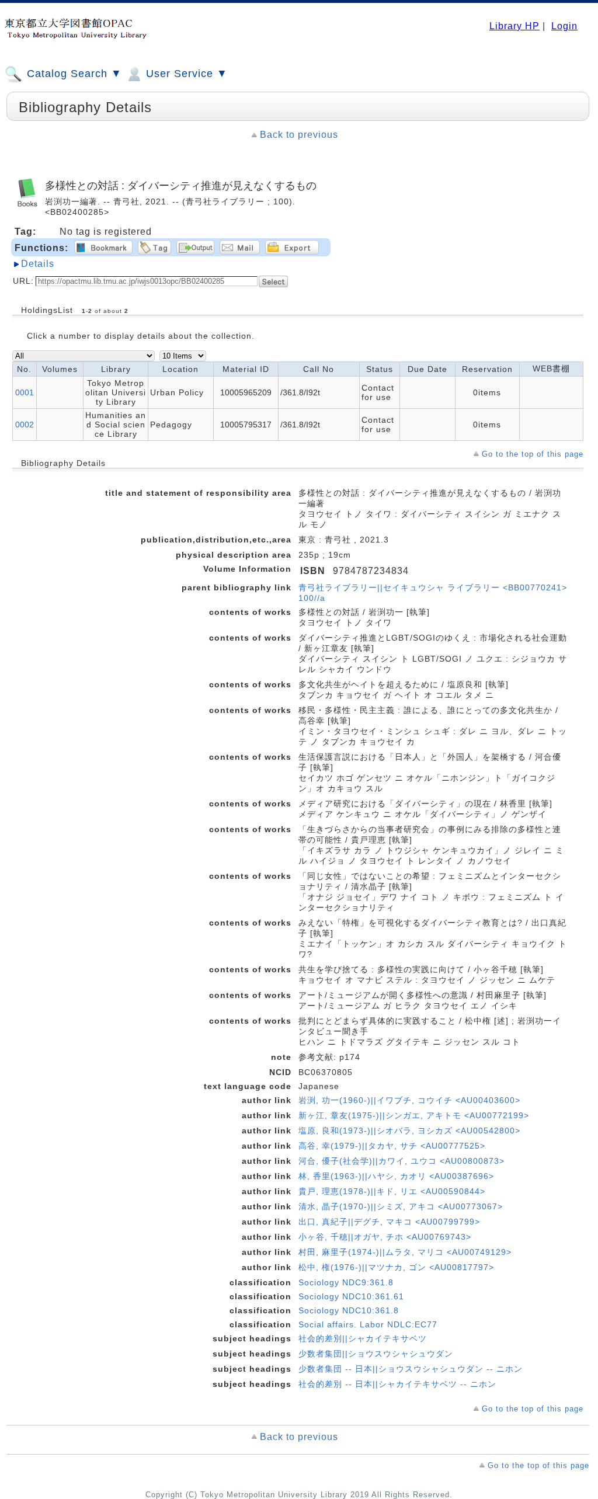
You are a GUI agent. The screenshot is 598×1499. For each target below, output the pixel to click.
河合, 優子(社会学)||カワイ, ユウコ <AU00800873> (401, 1161)
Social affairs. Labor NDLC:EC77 (367, 1324)
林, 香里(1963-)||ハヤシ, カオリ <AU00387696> (396, 1176)
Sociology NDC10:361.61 (351, 1296)
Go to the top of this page (532, 454)
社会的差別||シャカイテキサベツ (362, 1338)
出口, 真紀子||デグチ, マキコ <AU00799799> (389, 1221)
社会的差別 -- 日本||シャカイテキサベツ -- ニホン (397, 1384)
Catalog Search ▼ (72, 73)
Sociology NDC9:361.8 (346, 1282)
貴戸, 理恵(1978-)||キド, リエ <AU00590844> (391, 1191)
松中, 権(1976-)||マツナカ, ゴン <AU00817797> (396, 1267)
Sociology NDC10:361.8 (348, 1310)
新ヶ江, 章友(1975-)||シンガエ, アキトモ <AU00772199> (413, 1115)
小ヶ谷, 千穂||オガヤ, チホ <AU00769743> (384, 1236)
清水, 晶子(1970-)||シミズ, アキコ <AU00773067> (400, 1206)
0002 (24, 424)
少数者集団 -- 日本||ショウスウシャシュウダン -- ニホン (410, 1368)
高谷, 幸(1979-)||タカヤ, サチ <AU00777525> (391, 1145)
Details (37, 264)
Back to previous (299, 135)
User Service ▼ (185, 73)
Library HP (514, 26)
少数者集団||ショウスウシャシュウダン (375, 1353)
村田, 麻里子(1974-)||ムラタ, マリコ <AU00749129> (405, 1252)
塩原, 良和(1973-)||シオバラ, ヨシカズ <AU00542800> (409, 1130)
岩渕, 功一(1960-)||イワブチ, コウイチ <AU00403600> (409, 1100)
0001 (24, 392)
